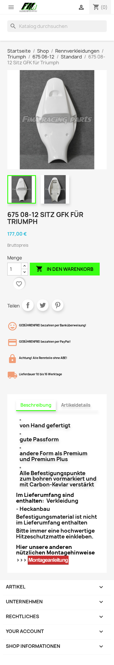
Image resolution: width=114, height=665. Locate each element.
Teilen (28, 305)
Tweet (43, 305)
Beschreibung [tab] (35, 405)
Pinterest (57, 305)
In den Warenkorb (65, 268)
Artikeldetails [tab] (75, 405)
